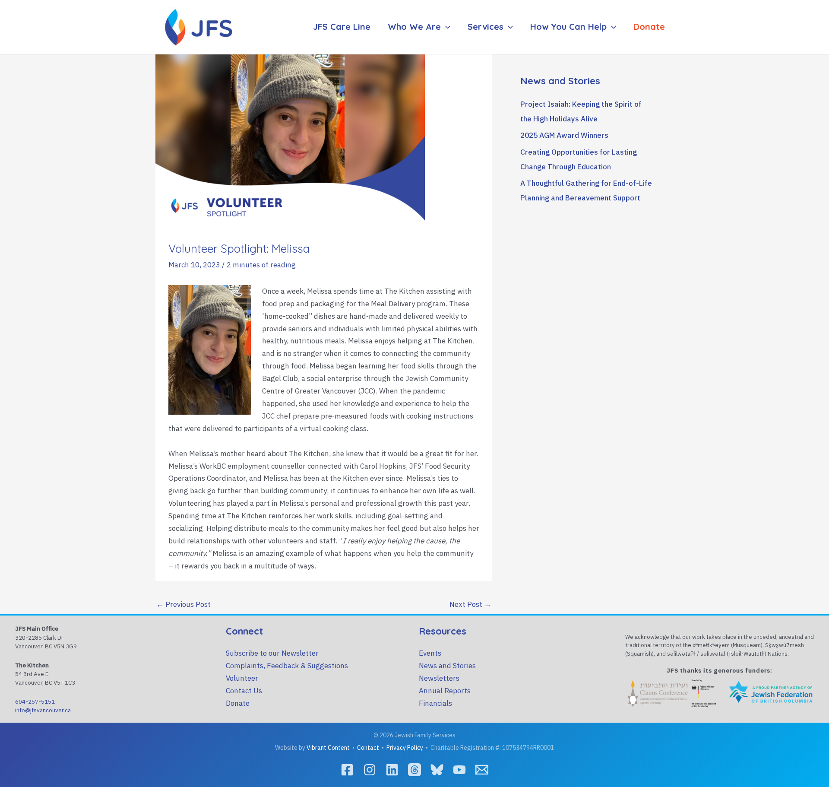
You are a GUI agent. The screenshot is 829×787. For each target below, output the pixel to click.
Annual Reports (445, 690)
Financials (435, 703)
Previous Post (183, 604)
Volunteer (242, 678)
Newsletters (439, 678)
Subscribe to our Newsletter (272, 653)
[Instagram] (369, 769)
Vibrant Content (328, 748)
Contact (368, 748)
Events (430, 653)
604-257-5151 (35, 701)
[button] (445, 26)
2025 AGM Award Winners (564, 135)
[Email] (481, 769)
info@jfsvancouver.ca (43, 710)
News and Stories (447, 665)
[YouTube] (459, 769)
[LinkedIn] (392, 769)
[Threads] (414, 769)
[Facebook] (347, 769)
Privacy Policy (404, 748)
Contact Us (244, 690)
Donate (238, 703)
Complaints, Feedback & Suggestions (287, 665)
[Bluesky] (436, 769)
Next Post (470, 604)
